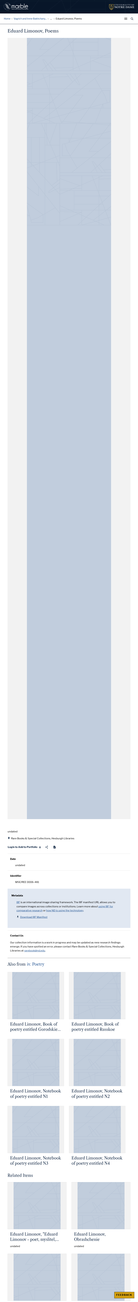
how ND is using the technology (64, 910)
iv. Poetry (35, 964)
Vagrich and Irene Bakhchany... (30, 18)
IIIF (18, 902)
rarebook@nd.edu (34, 950)
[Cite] (54, 847)
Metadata (17, 895)
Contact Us (16, 935)
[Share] (46, 847)
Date (13, 859)
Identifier (15, 875)
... (51, 18)
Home (7, 18)
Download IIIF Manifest (33, 917)
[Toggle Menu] (126, 18)
